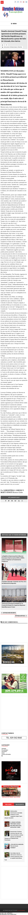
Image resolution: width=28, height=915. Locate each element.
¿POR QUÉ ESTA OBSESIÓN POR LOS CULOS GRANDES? (16, 846)
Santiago (4, 748)
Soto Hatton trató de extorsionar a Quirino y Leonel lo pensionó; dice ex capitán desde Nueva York (13, 856)
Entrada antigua (20, 615)
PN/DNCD (4, 751)
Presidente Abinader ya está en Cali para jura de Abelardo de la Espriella (14, 582)
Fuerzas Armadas (6, 754)
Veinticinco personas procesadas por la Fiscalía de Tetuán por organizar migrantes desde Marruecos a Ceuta (13, 605)
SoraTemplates (21, 910)
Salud (3, 753)
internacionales (13, 47)
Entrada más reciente (9, 612)
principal (20, 47)
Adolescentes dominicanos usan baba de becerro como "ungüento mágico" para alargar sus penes (13, 814)
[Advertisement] (14, 516)
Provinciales (5, 750)
